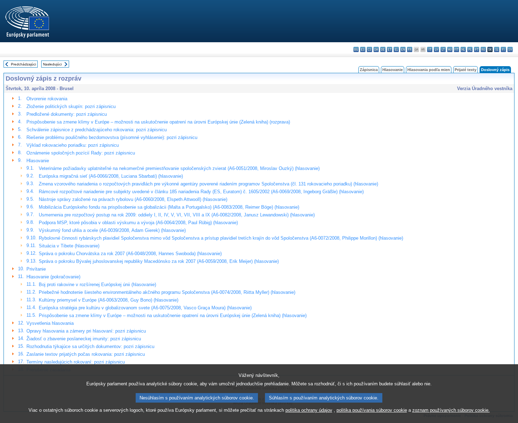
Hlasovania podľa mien (428, 70)
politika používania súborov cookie (372, 410)
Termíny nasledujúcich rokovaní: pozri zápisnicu (75, 362)
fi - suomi (503, 49)
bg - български (356, 49)
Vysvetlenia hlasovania (50, 323)
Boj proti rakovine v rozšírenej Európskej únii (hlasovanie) (97, 284)
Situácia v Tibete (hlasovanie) (69, 245)
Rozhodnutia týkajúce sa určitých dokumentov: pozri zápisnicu (90, 346)
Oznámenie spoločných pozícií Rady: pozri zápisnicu (80, 153)
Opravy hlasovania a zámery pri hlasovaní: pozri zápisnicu (86, 331)
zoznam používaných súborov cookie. (451, 410)
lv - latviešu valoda (436, 49)
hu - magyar (449, 49)
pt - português (476, 49)
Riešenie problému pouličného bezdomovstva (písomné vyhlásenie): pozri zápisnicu (111, 137)
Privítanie (36, 269)
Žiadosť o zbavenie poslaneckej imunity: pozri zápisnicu (83, 338)
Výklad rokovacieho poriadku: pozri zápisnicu (72, 145)
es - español (362, 49)
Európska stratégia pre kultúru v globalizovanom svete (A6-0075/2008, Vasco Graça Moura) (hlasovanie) (145, 307)
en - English (403, 49)
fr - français (409, 49)
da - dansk (376, 49)
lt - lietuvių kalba (443, 49)
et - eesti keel (389, 49)
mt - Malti (456, 49)
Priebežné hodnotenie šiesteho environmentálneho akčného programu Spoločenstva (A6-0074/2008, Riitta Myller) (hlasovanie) (167, 292)
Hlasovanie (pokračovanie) (53, 276)
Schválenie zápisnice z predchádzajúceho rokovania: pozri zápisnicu (96, 129)
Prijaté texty (465, 70)
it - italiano (429, 49)
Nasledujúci (52, 64)
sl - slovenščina (496, 49)
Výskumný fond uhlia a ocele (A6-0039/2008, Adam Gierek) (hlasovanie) (112, 230)
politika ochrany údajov (308, 410)
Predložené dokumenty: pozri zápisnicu (66, 114)
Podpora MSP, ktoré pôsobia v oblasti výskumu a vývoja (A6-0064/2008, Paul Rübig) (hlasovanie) (138, 222)
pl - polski (470, 49)
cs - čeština (369, 49)
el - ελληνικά (396, 49)
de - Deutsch (383, 49)
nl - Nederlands (463, 49)
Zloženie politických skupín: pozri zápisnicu (71, 106)
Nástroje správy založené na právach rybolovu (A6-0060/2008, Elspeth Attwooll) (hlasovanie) (133, 199)
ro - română (483, 49)
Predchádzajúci (23, 64)
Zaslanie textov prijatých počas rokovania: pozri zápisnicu (85, 354)
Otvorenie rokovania (46, 98)
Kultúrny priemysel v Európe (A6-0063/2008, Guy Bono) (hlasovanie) (108, 300)
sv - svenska (510, 49)
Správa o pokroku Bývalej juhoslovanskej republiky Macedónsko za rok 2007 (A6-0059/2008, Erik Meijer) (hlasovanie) (159, 261)
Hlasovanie (392, 70)
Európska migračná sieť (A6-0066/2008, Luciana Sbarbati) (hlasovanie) (111, 176)
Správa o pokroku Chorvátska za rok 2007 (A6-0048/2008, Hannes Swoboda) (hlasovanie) (130, 253)
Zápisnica (369, 70)
